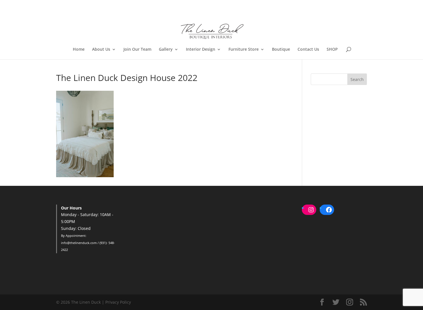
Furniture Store (243, 49)
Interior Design (200, 49)
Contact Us (308, 49)
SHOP (332, 49)
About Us (101, 49)
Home (79, 49)
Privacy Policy (118, 302)
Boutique (281, 49)
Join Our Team (137, 49)
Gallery (166, 49)
